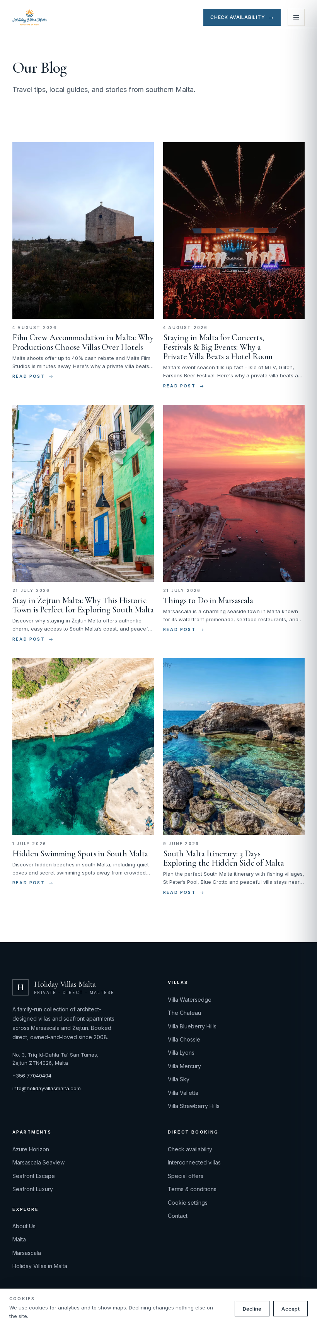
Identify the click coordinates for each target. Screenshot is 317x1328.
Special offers (185, 1176)
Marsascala (26, 1253)
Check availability (190, 1149)
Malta (19, 1239)
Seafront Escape (33, 1176)
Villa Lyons (181, 1052)
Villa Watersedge (189, 999)
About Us (24, 1226)
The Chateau (184, 1012)
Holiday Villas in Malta (39, 1266)
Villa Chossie (184, 1039)
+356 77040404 (31, 1075)
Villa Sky (178, 1079)
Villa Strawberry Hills (194, 1106)
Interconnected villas (194, 1162)
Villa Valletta (183, 1092)
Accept (290, 1309)
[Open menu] (296, 17)
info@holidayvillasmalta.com (46, 1088)
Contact (177, 1215)
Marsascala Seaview (38, 1162)
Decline (252, 1309)
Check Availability (242, 17)
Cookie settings (188, 1202)
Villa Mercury (184, 1066)
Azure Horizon (30, 1149)
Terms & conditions (192, 1189)
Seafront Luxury (32, 1189)
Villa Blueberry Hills (192, 1026)
